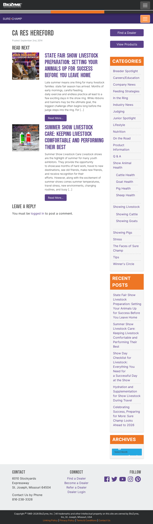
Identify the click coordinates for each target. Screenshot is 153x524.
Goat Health (124, 182)
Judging (118, 111)
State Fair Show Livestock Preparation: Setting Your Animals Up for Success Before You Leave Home (71, 65)
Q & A (117, 156)
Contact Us (104, 520)
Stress (117, 239)
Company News (124, 84)
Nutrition (119, 131)
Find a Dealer (127, 33)
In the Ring (120, 98)
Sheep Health (125, 195)
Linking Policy (50, 520)
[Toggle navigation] (145, 5)
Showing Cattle (127, 214)
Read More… (55, 118)
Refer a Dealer (76, 487)
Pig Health (123, 188)
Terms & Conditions (86, 520)
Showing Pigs (122, 232)
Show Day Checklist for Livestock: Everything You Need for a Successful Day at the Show (125, 366)
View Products (127, 44)
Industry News (123, 105)
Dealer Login (76, 492)
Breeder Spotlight (125, 71)
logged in (37, 213)
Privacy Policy (67, 520)
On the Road (122, 138)
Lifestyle (119, 125)
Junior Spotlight (124, 118)
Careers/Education (126, 78)
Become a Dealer (76, 483)
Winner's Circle (123, 264)
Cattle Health (125, 175)
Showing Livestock (126, 207)
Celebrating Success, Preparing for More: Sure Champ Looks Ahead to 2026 (126, 416)
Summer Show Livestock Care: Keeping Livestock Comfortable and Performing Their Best (74, 137)
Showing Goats (127, 221)
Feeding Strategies (126, 91)
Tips (116, 257)
